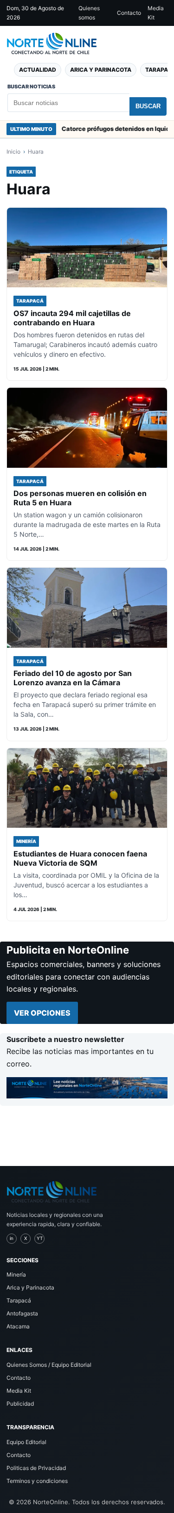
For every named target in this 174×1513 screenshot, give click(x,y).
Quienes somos (89, 13)
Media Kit (156, 13)
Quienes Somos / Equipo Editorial (48, 1364)
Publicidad (20, 1403)
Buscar (148, 106)
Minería (16, 1274)
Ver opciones (42, 1012)
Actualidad (37, 69)
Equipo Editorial (26, 1442)
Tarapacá (18, 1300)
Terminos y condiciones (37, 1480)
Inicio (13, 151)
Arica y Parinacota (100, 69)
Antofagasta (22, 1313)
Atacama (18, 1326)
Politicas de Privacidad (36, 1467)
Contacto (129, 12)
